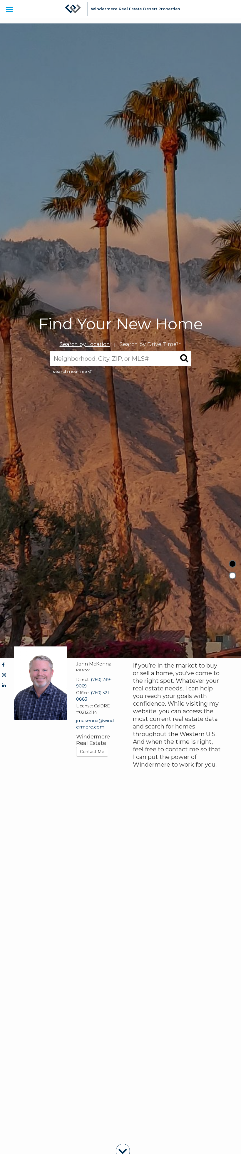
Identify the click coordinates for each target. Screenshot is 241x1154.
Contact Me (92, 751)
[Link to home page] (73, 11)
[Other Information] (232, 575)
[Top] (232, 564)
